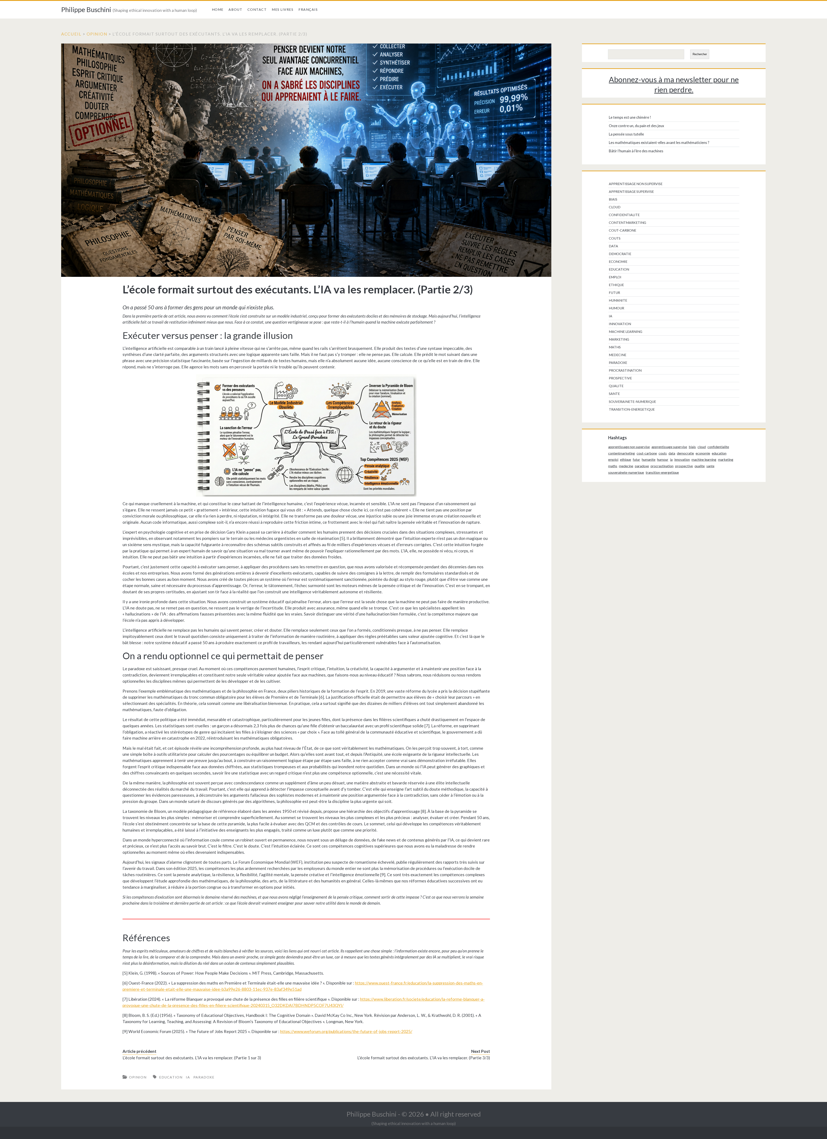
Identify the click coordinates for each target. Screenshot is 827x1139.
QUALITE (616, 386)
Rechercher (700, 54)
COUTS (614, 238)
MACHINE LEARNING (625, 331)
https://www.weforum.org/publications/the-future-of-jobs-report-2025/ (346, 1031)
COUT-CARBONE (622, 230)
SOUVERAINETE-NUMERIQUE (632, 402)
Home (218, 9)
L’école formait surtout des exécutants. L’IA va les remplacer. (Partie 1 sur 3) (192, 1057)
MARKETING (619, 339)
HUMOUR (616, 308)
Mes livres (283, 9)
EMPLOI (615, 277)
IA (188, 1077)
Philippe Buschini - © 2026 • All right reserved (414, 1114)
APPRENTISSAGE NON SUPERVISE (635, 184)
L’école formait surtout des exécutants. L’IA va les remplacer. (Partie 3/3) (423, 1057)
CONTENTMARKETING (627, 222)
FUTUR (614, 292)
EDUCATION (170, 1077)
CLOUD (614, 207)
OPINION (97, 33)
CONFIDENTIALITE (624, 215)
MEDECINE (617, 355)
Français (308, 9)
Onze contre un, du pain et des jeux (636, 125)
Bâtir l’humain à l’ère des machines (636, 151)
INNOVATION (620, 324)
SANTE (614, 394)
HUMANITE (618, 300)
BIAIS (613, 199)
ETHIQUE (616, 285)
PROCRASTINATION (625, 370)
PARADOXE (204, 1077)
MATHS (615, 347)
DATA (613, 246)
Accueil (71, 33)
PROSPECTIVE (620, 378)
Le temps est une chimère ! (630, 117)
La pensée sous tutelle (626, 134)
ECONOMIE (618, 261)
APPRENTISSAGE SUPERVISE (631, 191)
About (235, 9)
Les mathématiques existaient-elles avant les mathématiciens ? (659, 142)
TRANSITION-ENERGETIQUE (632, 409)
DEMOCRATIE (620, 254)
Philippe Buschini (86, 9)
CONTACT (257, 9)
